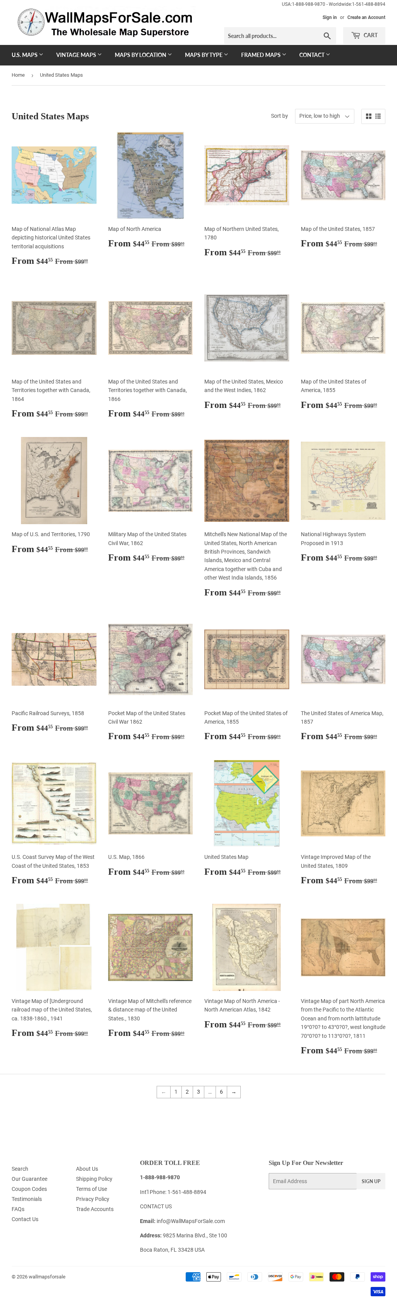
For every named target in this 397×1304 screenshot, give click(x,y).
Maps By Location (141, 55)
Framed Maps (261, 55)
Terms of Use (91, 1189)
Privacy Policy (92, 1199)
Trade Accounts (95, 1209)
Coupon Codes (29, 1189)
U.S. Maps (25, 55)
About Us (87, 1169)
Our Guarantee (29, 1179)
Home (18, 75)
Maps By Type (204, 55)
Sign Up (371, 1181)
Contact (312, 55)
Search (20, 1169)
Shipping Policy (94, 1179)
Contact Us (25, 1219)
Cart (370, 35)
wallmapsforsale (47, 1277)
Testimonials (27, 1199)
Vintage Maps (76, 55)
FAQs (18, 1209)
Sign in (330, 17)
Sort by (279, 116)
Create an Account (366, 17)
